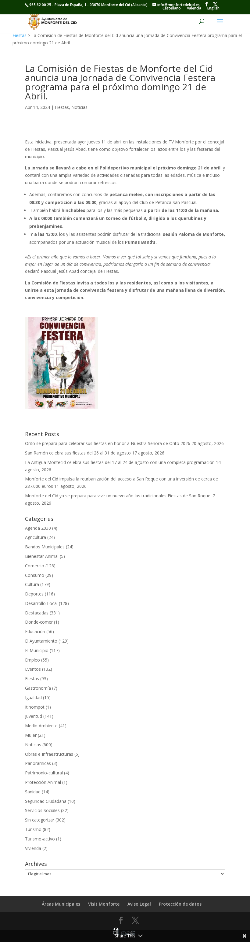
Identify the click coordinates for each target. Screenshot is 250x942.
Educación (35, 631)
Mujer (31, 735)
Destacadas (36, 613)
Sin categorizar (39, 820)
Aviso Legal (139, 904)
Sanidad (33, 792)
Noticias (79, 107)
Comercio (34, 566)
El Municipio (36, 650)
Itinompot (35, 707)
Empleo (32, 660)
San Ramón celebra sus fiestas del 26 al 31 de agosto (78, 453)
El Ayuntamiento (41, 641)
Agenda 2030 (38, 528)
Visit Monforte (104, 904)
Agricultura (35, 537)
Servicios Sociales (42, 810)
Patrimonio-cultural (44, 773)
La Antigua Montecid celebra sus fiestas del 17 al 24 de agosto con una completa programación (120, 462)
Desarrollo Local (41, 603)
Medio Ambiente (41, 726)
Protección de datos (180, 904)
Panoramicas (38, 763)
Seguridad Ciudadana (45, 801)
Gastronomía (38, 688)
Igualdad (33, 697)
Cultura (32, 584)
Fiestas (19, 35)
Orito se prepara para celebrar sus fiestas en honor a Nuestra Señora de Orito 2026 (107, 443)
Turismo (33, 829)
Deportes (34, 594)
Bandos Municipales (45, 547)
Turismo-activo (40, 839)
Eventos (33, 669)
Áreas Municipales (61, 904)
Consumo (34, 575)
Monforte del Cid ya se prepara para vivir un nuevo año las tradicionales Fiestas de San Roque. (118, 496)
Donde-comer (39, 622)
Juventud (33, 716)
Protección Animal (43, 782)
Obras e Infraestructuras (49, 754)
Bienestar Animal (42, 556)
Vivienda (33, 848)
